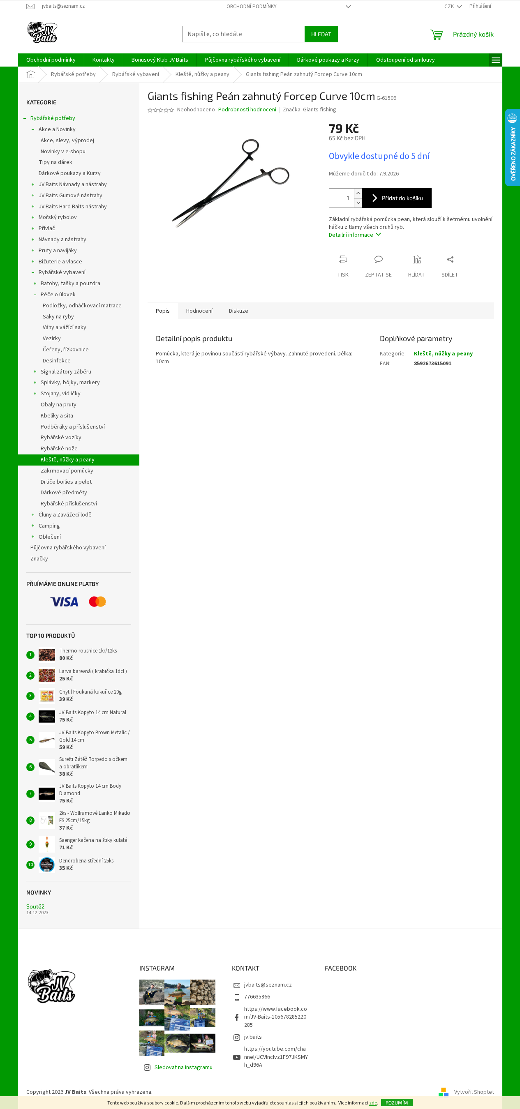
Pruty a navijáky (58, 251)
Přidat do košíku (402, 197)
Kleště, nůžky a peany (68, 460)
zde (373, 1103)
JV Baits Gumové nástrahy (70, 195)
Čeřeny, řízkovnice (66, 350)
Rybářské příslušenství (69, 504)
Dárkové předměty (64, 493)
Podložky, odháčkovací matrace (82, 306)
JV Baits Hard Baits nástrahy (73, 207)
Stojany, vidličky (61, 394)
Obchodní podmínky (251, 6)
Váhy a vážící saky (64, 327)
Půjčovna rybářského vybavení (68, 548)
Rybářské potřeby (52, 118)
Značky (39, 559)
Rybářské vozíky (61, 437)
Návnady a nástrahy (62, 239)
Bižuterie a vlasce (60, 262)
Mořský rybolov (58, 217)
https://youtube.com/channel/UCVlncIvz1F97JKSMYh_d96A (276, 1057)
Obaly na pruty (58, 405)
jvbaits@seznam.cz (268, 985)
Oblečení (50, 537)
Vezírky (52, 338)
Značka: (309, 110)
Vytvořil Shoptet (474, 1092)
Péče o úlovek (58, 295)
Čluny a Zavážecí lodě (65, 515)
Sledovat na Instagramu (184, 1067)
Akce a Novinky (57, 129)
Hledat (321, 33)
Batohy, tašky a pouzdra (70, 283)
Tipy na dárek (55, 162)
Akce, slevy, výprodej (67, 140)
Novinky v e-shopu (63, 152)
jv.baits (253, 1037)
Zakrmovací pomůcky (67, 471)
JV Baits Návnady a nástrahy (73, 184)
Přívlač (47, 228)
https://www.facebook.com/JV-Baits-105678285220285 (275, 1017)
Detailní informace (351, 235)
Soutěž (35, 906)
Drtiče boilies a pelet (66, 482)
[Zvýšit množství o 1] (358, 193)
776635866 (257, 997)
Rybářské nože (59, 449)
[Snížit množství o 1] (358, 203)
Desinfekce (57, 361)
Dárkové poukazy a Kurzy (70, 173)
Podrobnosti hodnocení (247, 110)
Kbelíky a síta (57, 416)
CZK (449, 6)
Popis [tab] (163, 311)
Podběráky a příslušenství (73, 427)
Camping (49, 526)
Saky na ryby (58, 317)
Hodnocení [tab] (199, 311)
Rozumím (397, 1102)
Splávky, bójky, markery (70, 382)
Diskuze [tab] (238, 311)
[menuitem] (51, 60)
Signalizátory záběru (66, 372)
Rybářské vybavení (62, 272)
